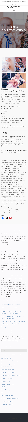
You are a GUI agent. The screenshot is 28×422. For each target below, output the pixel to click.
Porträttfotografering (8, 390)
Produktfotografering (7, 395)
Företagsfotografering (8, 372)
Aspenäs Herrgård (6, 358)
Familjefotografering (7, 369)
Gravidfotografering (7, 384)
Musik (3, 387)
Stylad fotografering (7, 404)
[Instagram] (15, 4)
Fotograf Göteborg (7, 378)
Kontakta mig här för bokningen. (10, 304)
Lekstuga (4, 327)
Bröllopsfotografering (8, 364)
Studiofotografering (7, 401)
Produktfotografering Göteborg (10, 398)
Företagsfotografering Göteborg (11, 375)
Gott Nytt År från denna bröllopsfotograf (13, 321)
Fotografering (5, 381)
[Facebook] (13, 4)
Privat (3, 393)
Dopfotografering (6, 366)
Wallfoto (14, 7)
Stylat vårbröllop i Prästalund (10, 324)
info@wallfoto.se (11, 2)
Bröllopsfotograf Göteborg (9, 361)
